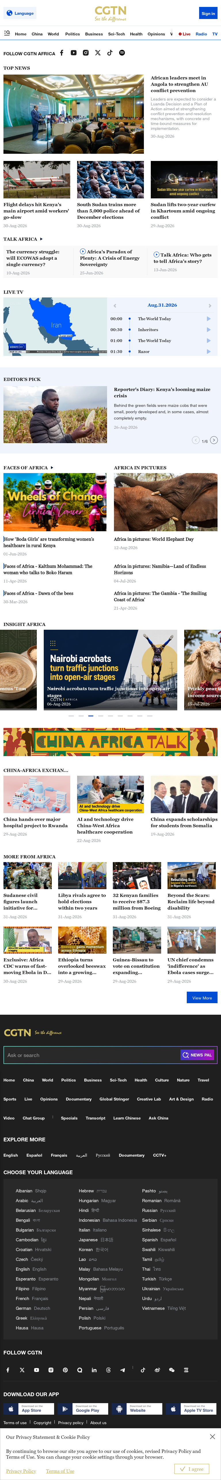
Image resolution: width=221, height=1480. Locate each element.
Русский (103, 1155)
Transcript (95, 1117)
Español (34, 1155)
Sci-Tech (116, 33)
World (54, 33)
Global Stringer (114, 1098)
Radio (201, 33)
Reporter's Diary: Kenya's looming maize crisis (162, 392)
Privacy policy (70, 1422)
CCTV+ (159, 1155)
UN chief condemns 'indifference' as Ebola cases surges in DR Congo (190, 966)
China (37, 33)
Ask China (158, 1117)
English (10, 1155)
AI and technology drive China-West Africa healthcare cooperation (105, 825)
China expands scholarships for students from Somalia (184, 822)
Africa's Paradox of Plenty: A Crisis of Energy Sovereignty (110, 258)
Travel (203, 1079)
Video (9, 1117)
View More (202, 997)
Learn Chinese (127, 1117)
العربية (81, 1155)
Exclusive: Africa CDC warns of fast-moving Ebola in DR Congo (27, 966)
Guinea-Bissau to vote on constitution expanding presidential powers (136, 966)
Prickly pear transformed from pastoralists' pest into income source (109, 692)
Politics (72, 33)
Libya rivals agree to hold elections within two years (82, 901)
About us (98, 1422)
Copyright (42, 1422)
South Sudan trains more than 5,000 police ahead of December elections (108, 211)
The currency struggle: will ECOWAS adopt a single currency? (33, 258)
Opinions (156, 33)
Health (136, 33)
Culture (162, 1079)
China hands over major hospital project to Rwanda (35, 822)
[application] (55, 326)
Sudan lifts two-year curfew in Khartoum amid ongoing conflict (183, 211)
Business (94, 33)
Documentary (79, 1098)
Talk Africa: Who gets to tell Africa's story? (183, 258)
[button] (202, 196)
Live (186, 33)
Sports (9, 1098)
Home (20, 33)
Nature (183, 1079)
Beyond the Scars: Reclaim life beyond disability (191, 901)
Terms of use (15, 1422)
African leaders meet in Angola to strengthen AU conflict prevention (179, 84)
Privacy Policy (21, 1471)
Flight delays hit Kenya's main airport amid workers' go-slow (36, 211)
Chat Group (34, 1117)
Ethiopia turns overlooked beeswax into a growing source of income (82, 966)
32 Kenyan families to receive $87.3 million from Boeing (137, 901)
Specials (69, 1117)
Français (59, 1155)
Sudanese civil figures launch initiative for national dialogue (24, 902)
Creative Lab (149, 1098)
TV (215, 33)
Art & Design (181, 1098)
